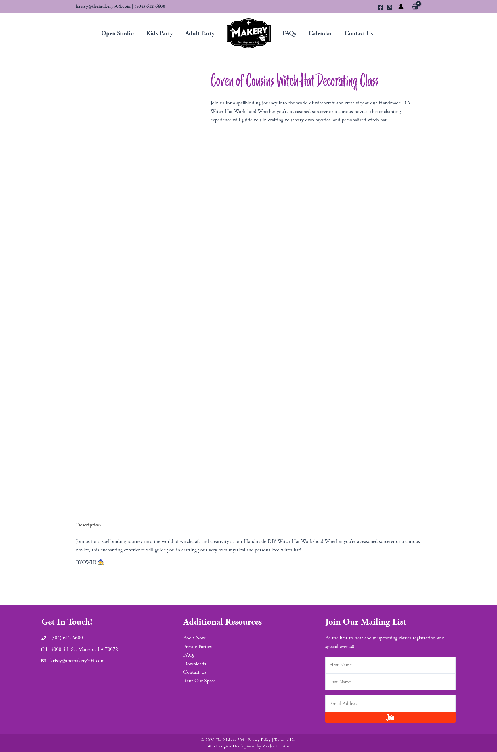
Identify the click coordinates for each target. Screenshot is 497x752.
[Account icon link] (401, 6)
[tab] (88, 525)
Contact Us (359, 33)
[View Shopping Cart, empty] (415, 7)
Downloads (194, 663)
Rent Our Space (199, 680)
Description (88, 525)
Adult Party (200, 33)
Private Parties (197, 646)
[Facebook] (380, 7)
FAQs (289, 33)
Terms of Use (285, 740)
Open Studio (117, 33)
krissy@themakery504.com (103, 6)
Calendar (320, 33)
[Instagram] (390, 7)
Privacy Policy (259, 740)
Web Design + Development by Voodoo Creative (248, 746)
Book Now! (195, 637)
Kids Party (159, 33)
